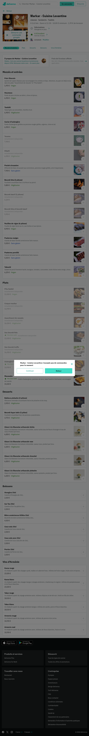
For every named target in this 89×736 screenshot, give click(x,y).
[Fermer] (72, 364)
